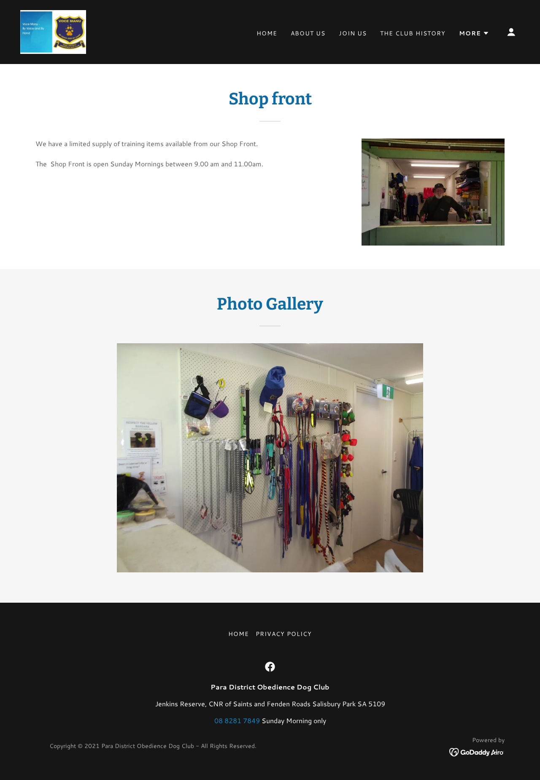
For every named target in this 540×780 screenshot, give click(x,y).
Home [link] (266, 33)
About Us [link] (308, 33)
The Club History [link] (413, 33)
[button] (474, 33)
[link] (53, 31)
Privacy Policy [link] (284, 634)
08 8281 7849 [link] (237, 720)
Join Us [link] (353, 33)
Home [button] (238, 634)
